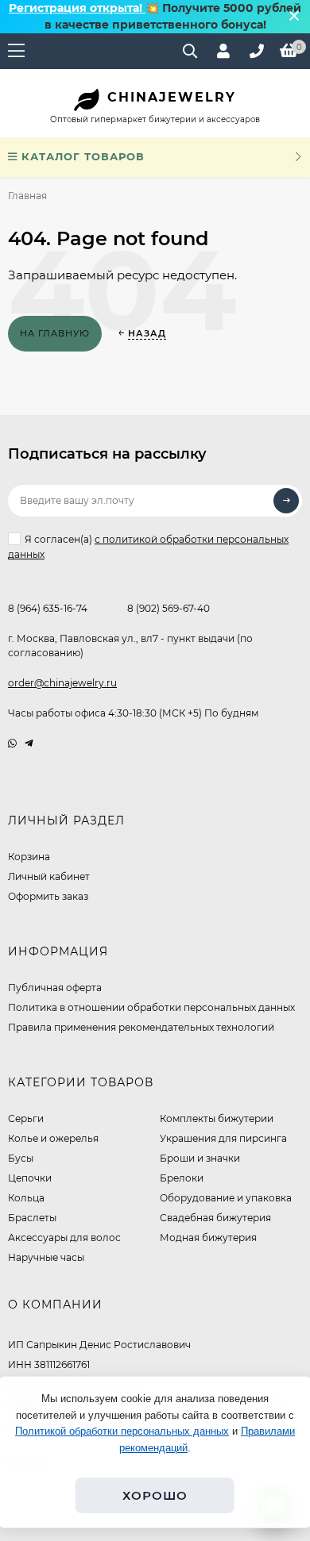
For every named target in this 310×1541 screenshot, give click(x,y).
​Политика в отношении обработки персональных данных (151, 1007)
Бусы (20, 1158)
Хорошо (155, 1495)
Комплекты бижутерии (216, 1118)
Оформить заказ (48, 896)
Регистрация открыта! (77, 8)
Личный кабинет (49, 876)
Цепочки (30, 1178)
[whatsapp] (12, 743)
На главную (55, 333)
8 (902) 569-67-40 (168, 608)
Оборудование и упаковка (226, 1198)
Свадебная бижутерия (215, 1218)
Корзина (29, 857)
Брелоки (181, 1178)
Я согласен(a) (148, 546)
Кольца (26, 1198)
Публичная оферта (55, 987)
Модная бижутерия (208, 1237)
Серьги (26, 1118)
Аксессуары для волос (64, 1237)
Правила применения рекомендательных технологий (141, 1027)
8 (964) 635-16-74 (47, 608)
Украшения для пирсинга (223, 1138)
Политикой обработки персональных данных (122, 1431)
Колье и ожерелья (53, 1138)
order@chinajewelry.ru (62, 683)
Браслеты (32, 1218)
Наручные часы (46, 1257)
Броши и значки (200, 1158)
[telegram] (29, 743)
